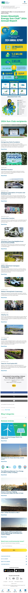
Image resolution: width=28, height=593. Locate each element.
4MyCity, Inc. (5, 314)
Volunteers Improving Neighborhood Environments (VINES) (12, 242)
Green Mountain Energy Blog (8, 7)
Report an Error (14, 583)
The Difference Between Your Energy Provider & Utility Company (12, 472)
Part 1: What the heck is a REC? (10, 512)
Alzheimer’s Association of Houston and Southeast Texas (13, 193)
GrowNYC (4, 339)
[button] (2, 591)
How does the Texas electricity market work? (12, 458)
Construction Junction (7, 218)
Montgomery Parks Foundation (10, 142)
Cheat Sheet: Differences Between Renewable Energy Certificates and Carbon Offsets (11, 533)
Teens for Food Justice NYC (9, 363)
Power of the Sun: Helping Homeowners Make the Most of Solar (12, 492)
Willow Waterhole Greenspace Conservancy (10, 266)
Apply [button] (14, 385)
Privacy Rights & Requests (18, 581)
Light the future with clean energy (8, 6)
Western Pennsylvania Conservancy (11, 291)
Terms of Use (11, 581)
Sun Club (18, 7)
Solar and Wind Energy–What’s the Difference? (11, 437)
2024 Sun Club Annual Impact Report (10, 8)
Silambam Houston (7, 169)
